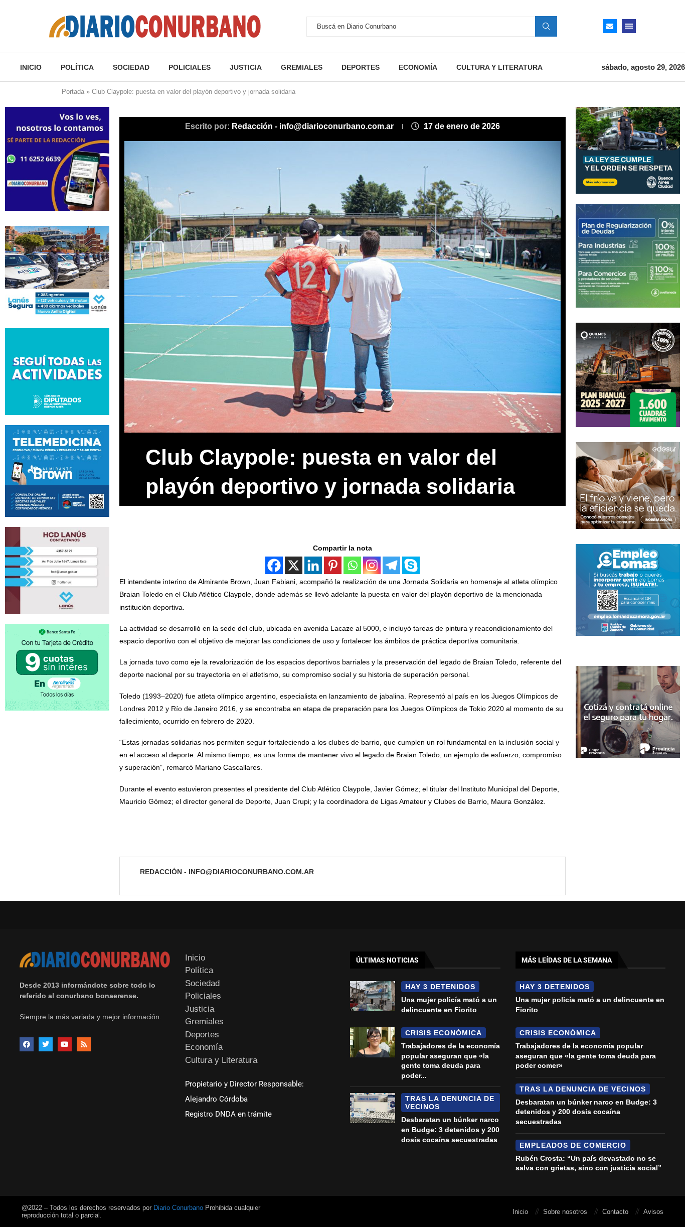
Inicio (31, 67)
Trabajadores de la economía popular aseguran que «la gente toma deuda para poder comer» (586, 1055)
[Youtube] (65, 1044)
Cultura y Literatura (499, 67)
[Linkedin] (313, 565)
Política (77, 67)
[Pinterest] (332, 565)
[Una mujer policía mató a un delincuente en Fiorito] (372, 996)
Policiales (189, 67)
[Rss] (84, 1044)
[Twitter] (46, 1044)
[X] (293, 565)
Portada (73, 91)
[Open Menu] (629, 26)
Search (546, 26)
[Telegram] (391, 565)
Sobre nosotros (565, 1211)
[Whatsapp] (352, 565)
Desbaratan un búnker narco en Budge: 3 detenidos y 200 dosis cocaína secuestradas (450, 1129)
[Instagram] (372, 565)
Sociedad (131, 67)
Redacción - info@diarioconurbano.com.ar (314, 126)
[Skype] (411, 565)
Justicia (246, 67)
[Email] (610, 26)
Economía (418, 67)
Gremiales (301, 67)
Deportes (360, 67)
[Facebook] (274, 565)
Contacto (615, 1211)
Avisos (653, 1211)
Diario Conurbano (178, 1207)
